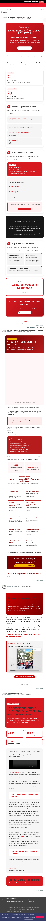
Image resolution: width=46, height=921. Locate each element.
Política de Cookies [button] (28, 919)
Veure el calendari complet (24, 208)
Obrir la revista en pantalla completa (24, 676)
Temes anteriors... (5, 894)
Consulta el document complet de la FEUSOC (24, 565)
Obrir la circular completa (24, 312)
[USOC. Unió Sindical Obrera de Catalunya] (3, 900)
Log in (41, 1)
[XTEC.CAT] (16, 902)
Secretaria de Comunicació (12, 18)
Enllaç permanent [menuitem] (39, 325)
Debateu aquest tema (31, 327)
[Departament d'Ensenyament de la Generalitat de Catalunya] (12, 898)
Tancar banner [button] (40, 916)
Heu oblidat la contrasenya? (12, 9)
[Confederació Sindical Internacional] (36, 900)
